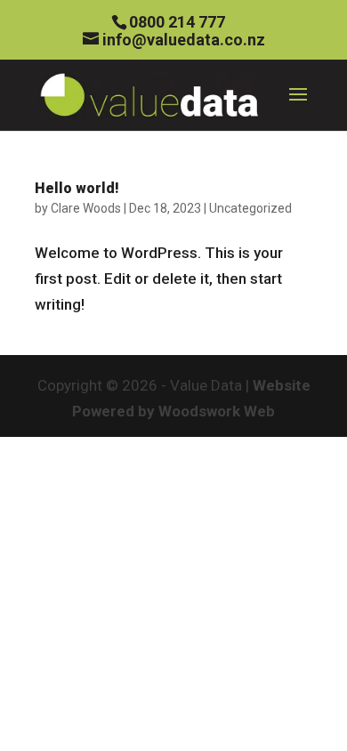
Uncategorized (250, 208)
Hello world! (77, 188)
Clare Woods (86, 208)
